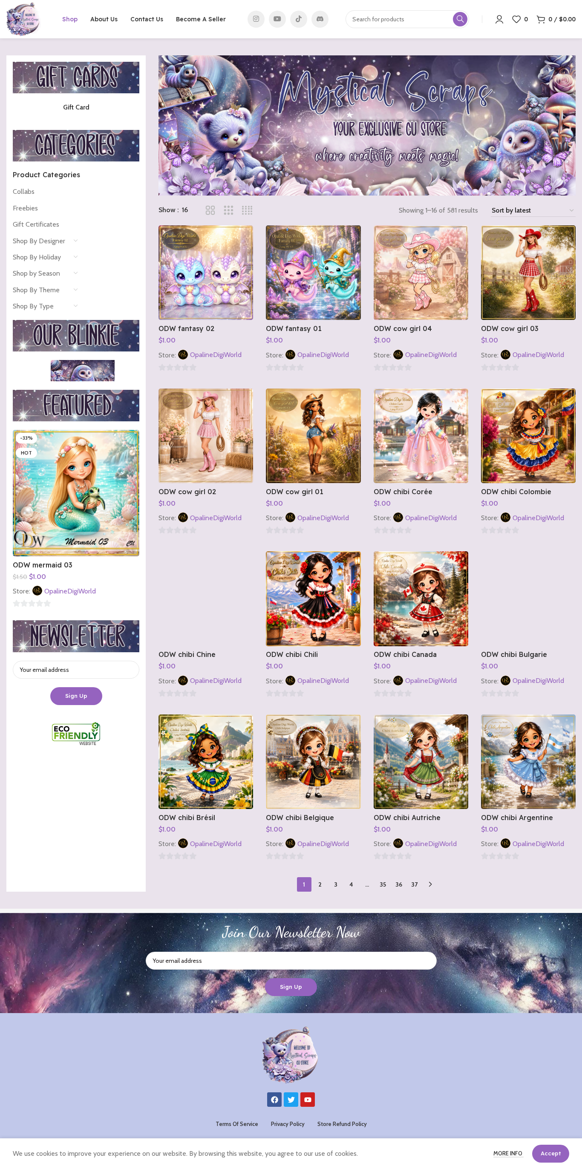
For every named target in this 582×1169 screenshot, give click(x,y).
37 (414, 884)
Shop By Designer (39, 241)
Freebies (25, 208)
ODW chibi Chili (292, 654)
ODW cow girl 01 (294, 491)
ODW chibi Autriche (407, 817)
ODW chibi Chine (187, 654)
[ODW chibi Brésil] (205, 761)
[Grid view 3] (228, 210)
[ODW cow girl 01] (313, 436)
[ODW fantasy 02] (205, 272)
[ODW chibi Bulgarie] (528, 598)
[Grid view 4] (247, 210)
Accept (551, 1153)
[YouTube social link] (277, 19)
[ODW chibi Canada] (421, 598)
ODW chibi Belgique (300, 817)
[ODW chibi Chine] (205, 598)
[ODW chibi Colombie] (528, 436)
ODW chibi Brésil (186, 817)
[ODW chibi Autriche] (421, 761)
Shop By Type (33, 306)
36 (398, 884)
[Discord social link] (319, 19)
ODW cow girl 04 (403, 328)
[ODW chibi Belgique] (313, 761)
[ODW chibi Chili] (313, 598)
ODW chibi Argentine (517, 817)
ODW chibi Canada (405, 654)
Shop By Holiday (37, 257)
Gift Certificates (36, 224)
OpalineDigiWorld (70, 591)
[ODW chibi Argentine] (528, 761)
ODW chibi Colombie (516, 491)
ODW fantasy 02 (186, 328)
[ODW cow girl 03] (528, 272)
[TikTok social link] (298, 19)
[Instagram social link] (256, 19)
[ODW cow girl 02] (205, 436)
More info (508, 1153)
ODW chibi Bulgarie (514, 654)
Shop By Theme (36, 290)
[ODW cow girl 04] (421, 272)
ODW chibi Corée (403, 491)
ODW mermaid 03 (42, 565)
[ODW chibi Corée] (421, 436)
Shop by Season (36, 273)
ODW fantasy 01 (294, 328)
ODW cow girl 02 (187, 491)
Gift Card (76, 107)
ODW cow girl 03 (510, 328)
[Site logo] (23, 18)
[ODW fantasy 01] (313, 272)
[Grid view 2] (210, 210)
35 (383, 884)
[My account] (499, 19)
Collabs (24, 191)
